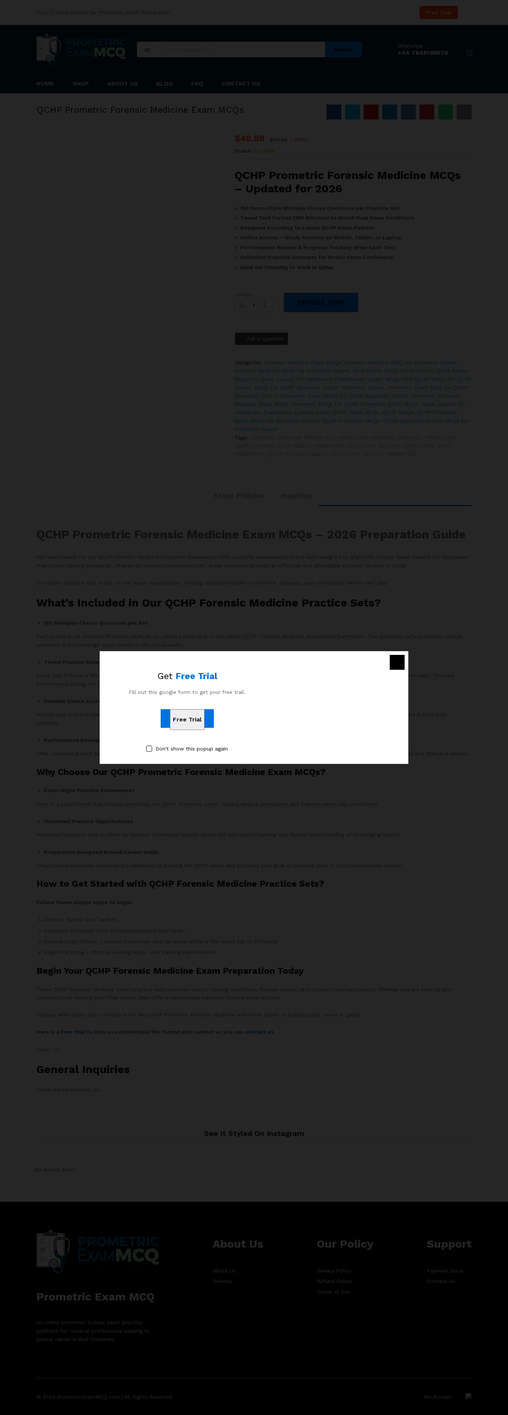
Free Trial (187, 719)
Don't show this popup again (191, 749)
